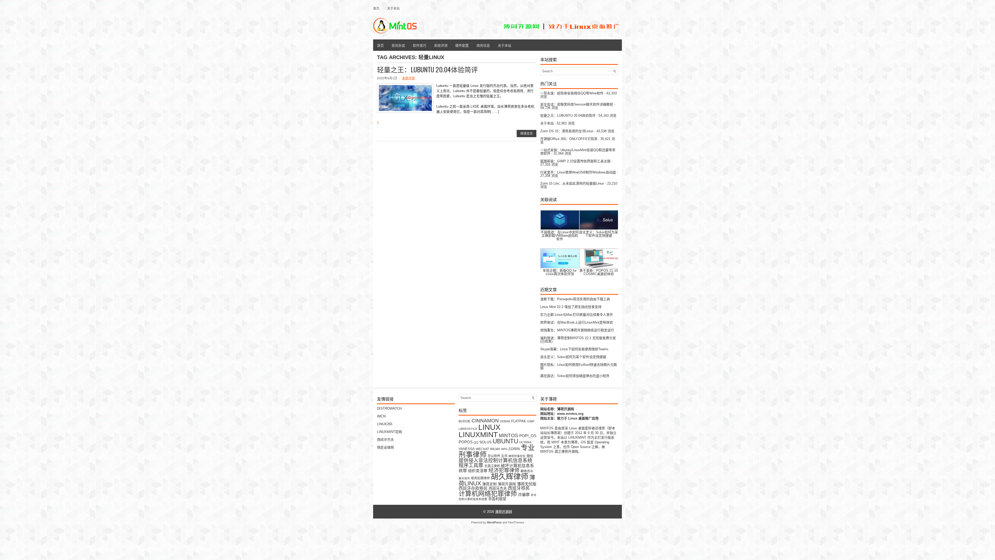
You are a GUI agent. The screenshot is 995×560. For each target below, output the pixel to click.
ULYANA (525, 442)
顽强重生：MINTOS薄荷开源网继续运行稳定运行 (577, 330)
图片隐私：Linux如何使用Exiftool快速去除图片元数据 (578, 366)
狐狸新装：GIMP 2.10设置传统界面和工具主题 (575, 161)
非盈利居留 (497, 499)
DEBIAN (505, 421)
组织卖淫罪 (477, 471)
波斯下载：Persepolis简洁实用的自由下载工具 (575, 299)
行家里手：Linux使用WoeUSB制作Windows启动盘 (578, 172)
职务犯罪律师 (480, 478)
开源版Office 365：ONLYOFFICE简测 (568, 139)
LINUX (489, 427)
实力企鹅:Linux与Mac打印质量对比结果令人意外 (576, 315)
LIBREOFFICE (468, 428)
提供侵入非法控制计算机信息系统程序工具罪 (495, 463)
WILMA (495, 449)
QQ (476, 442)
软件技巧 (419, 45)
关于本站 (393, 8)
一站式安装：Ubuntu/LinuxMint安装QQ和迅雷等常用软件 (577, 151)
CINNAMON (485, 420)
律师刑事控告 (516, 456)
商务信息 (483, 45)
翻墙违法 (527, 471)
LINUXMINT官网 (389, 432)
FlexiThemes (516, 522)
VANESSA (467, 449)
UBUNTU (505, 441)
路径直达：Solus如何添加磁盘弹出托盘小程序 (574, 376)
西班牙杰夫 (385, 440)
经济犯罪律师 (504, 470)
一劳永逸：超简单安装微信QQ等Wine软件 (571, 93)
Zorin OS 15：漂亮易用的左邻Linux (566, 131)
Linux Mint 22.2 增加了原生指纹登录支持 (570, 307)
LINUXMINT (478, 434)
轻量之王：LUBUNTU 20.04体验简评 (427, 69)
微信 (530, 456)
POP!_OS (527, 436)
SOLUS (485, 442)
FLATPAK (518, 421)
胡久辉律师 (509, 477)
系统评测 (440, 45)
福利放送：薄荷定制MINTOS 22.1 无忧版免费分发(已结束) (578, 339)
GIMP (530, 421)
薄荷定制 (489, 484)
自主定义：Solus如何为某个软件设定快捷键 (573, 357)
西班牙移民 (519, 488)
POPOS (466, 442)
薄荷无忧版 (526, 484)
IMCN (381, 416)
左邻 (504, 456)
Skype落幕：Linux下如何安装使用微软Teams (574, 349)
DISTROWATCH (389, 408)
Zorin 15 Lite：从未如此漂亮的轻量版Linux (572, 183)
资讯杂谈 (398, 45)
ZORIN (514, 449)
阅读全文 (526, 133)
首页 (376, 8)
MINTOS (508, 435)
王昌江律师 (492, 466)
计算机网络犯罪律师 (488, 493)
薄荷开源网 (507, 484)
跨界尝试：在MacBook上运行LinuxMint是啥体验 (576, 322)
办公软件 (494, 456)
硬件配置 (462, 45)
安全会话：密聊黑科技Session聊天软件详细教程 (576, 104)
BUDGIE (465, 421)
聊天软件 (464, 478)
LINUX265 (384, 424)
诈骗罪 (524, 495)
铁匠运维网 (385, 447)
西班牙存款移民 (473, 488)
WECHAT (482, 449)
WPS (504, 449)
